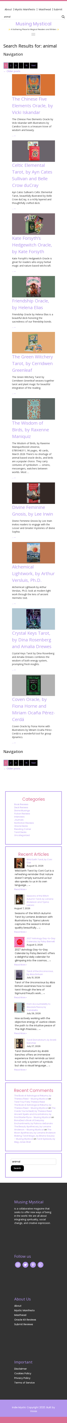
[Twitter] (25, 1264)
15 (26, 65)
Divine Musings (22, 810)
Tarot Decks (20, 832)
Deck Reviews (21, 807)
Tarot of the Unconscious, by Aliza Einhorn (40, 973)
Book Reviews (21, 804)
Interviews (19, 816)
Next (33, 65)
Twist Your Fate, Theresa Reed (29, 1101)
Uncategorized (22, 835)
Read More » (20, 889)
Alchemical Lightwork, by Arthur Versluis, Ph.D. (33, 573)
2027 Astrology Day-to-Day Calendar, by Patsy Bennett (41, 940)
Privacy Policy (22, 1378)
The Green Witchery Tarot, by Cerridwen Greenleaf (32, 363)
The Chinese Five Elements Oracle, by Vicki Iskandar (32, 105)
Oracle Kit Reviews (25, 1319)
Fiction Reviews (22, 813)
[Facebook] (33, 1264)
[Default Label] (40, 1264)
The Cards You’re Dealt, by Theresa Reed (34, 1110)
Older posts (11, 71)
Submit (58, 9)
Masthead (45, 9)
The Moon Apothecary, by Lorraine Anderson (35, 1131)
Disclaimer (20, 1368)
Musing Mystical (33, 24)
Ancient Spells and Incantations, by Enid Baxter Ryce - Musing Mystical (32, 1116)
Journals (19, 819)
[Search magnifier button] (63, 16)
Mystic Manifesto (25, 9)
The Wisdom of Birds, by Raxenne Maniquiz (30, 429)
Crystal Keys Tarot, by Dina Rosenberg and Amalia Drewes (31, 639)
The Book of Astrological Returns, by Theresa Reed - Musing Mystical (32, 1097)
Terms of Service (24, 1382)
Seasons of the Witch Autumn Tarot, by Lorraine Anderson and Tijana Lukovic (40, 900)
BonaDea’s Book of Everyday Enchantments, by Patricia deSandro (33, 1122)
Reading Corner (22, 829)
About (8, 9)
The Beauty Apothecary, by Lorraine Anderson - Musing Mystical (32, 1128)
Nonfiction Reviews (24, 822)
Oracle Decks (21, 826)
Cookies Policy (22, 1373)
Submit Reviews (23, 1324)
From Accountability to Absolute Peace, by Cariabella (38, 1007)
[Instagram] (18, 1264)
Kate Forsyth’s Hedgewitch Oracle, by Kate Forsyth (32, 245)
